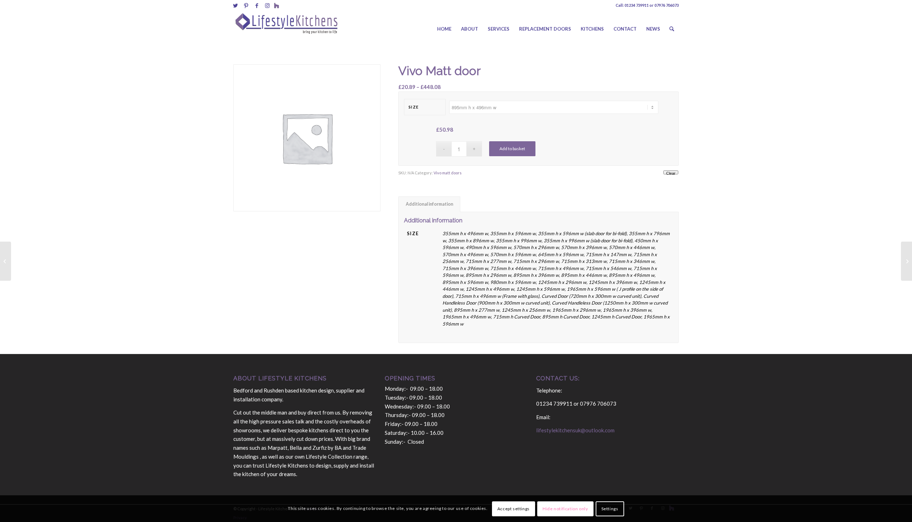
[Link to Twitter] (235, 5)
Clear (670, 172)
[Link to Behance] (276, 5)
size (414, 107)
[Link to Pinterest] (246, 5)
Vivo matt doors (448, 172)
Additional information (429, 204)
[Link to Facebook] (257, 5)
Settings (609, 508)
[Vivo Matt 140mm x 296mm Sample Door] (5, 261)
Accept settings (513, 508)
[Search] (672, 29)
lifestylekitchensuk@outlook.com (575, 430)
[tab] (429, 204)
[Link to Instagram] (267, 5)
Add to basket (512, 148)
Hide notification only (565, 508)
